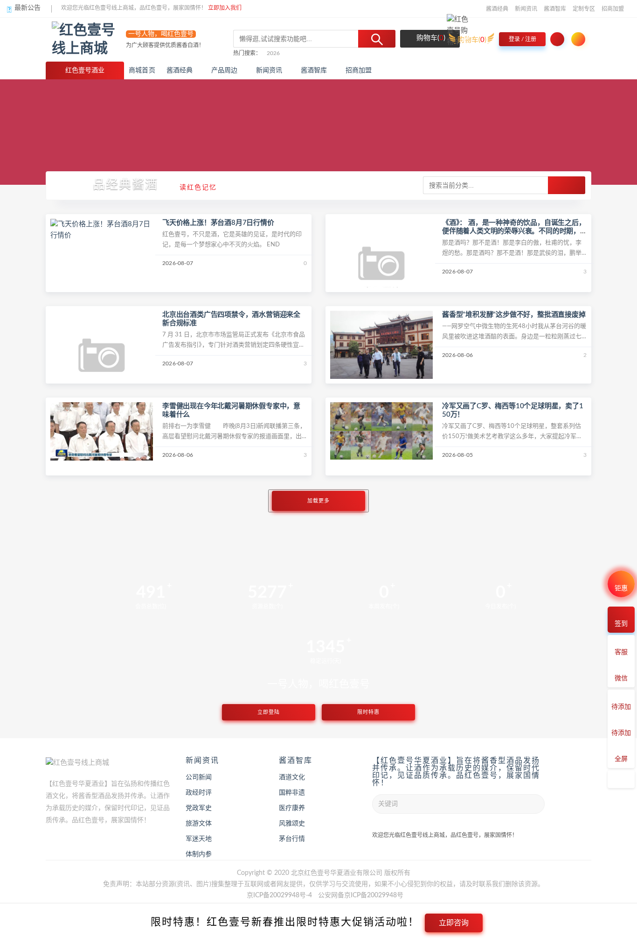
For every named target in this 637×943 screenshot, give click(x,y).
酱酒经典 (497, 9)
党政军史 (199, 808)
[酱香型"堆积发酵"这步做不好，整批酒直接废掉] (381, 344)
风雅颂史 (292, 823)
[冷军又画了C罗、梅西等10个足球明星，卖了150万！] (381, 430)
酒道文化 (292, 777)
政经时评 (199, 792)
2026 (273, 53)
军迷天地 (199, 839)
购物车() (430, 38)
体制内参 (199, 854)
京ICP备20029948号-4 (279, 895)
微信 (621, 678)
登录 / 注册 (522, 39)
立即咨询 (454, 923)
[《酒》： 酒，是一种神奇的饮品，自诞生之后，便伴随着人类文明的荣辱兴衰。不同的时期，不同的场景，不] (381, 269)
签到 (621, 624)
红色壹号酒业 (84, 70)
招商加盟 (613, 9)
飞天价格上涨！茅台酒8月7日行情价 (218, 222)
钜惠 (621, 588)
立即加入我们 (225, 8)
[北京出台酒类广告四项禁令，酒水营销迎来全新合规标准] (101, 361)
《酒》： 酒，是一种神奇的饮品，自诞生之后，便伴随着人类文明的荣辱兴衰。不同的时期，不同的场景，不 (514, 231)
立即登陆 (268, 712)
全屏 (621, 759)
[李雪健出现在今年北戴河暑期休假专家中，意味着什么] (101, 431)
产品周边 (224, 70)
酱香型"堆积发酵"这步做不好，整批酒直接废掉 (514, 314)
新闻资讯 (526, 9)
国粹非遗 (292, 792)
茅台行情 (292, 839)
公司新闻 (199, 777)
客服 (621, 652)
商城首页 (142, 70)
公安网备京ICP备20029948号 (360, 895)
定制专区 (584, 9)
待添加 (621, 707)
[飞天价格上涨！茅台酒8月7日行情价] (101, 229)
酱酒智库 (555, 9)
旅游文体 (199, 823)
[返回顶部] (621, 779)
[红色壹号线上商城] (89, 39)
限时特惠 (368, 712)
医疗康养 (292, 808)
